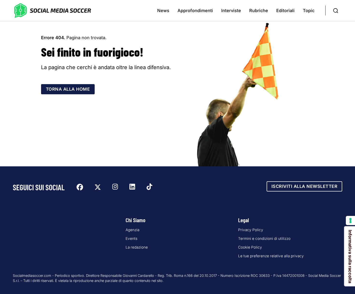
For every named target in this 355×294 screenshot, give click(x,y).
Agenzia (132, 230)
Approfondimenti (195, 10)
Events (131, 238)
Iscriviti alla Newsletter (304, 186)
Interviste (231, 10)
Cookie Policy (250, 247)
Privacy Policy (250, 230)
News (163, 10)
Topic (308, 10)
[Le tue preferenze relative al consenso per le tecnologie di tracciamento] (350, 220)
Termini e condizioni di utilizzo (264, 238)
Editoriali (285, 10)
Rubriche (258, 10)
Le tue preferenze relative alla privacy (271, 256)
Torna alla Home (68, 89)
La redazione (137, 247)
